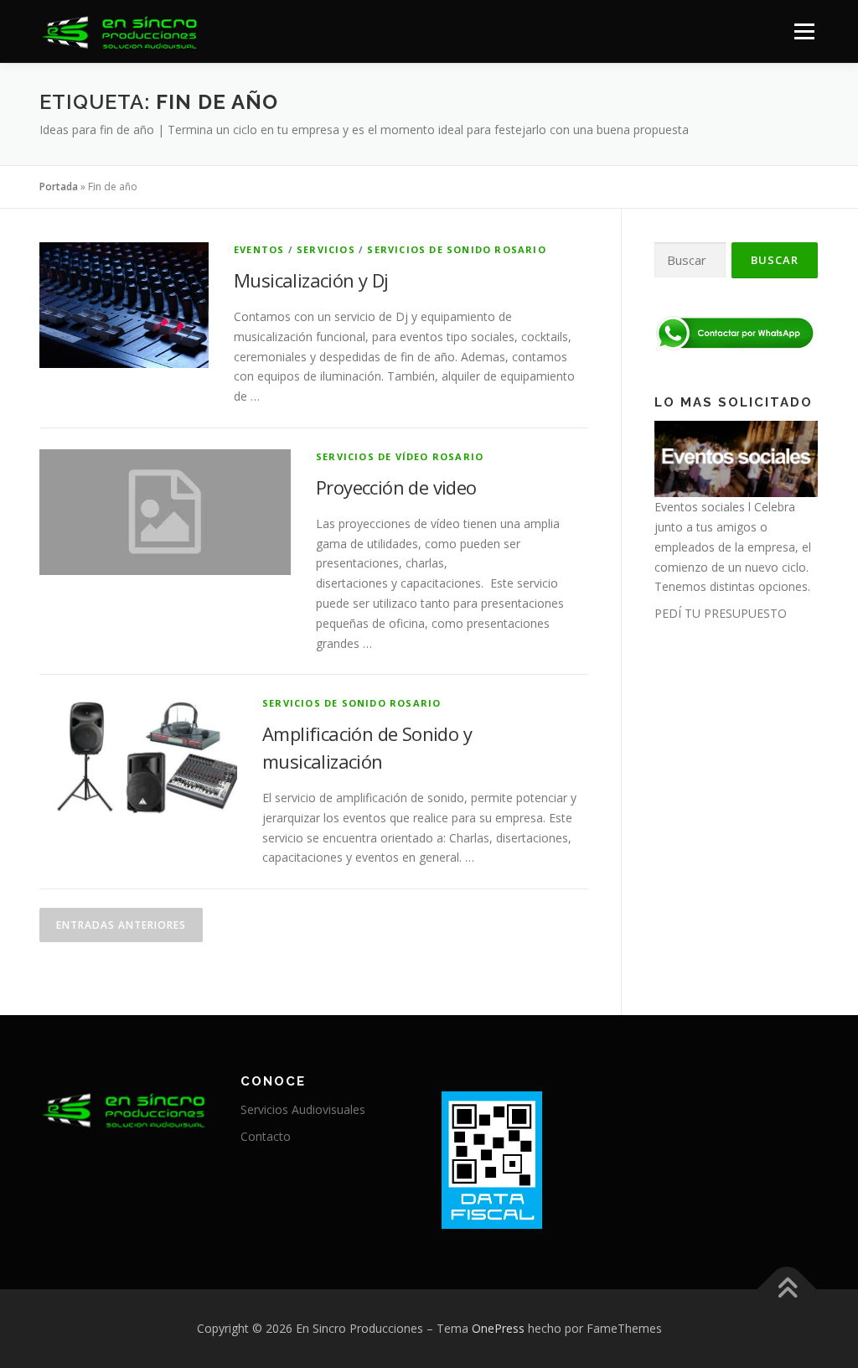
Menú (804, 31)
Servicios (326, 249)
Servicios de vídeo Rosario (399, 456)
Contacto (265, 1136)
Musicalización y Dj (311, 280)
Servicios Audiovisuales (302, 1109)
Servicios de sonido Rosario (456, 249)
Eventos (259, 249)
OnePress (498, 1328)
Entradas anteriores (121, 925)
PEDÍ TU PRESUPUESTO (720, 613)
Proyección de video (396, 487)
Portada (58, 186)
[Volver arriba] (787, 1289)
